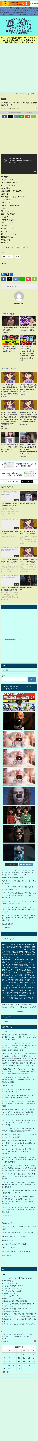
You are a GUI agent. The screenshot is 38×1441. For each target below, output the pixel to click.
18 (24, 1361)
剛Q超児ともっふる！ (9, 1240)
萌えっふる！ (6, 1219)
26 (29, 1365)
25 (24, 1365)
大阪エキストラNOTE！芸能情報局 (14, 1301)
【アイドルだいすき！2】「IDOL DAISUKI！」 (19, 1278)
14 (4, 1361)
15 (9, 1361)
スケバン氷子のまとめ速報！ (12, 1291)
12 (29, 1358)
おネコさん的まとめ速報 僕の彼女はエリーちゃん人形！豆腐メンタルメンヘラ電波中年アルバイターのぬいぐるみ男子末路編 (19, 1037)
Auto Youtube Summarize (19, 247)
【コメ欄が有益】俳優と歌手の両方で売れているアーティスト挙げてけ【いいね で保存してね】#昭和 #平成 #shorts (18, 1336)
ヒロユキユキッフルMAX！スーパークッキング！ (17, 1233)
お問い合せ (19, 1011)
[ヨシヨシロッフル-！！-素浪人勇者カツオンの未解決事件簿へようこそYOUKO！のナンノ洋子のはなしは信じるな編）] (19, 1185)
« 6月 (4, 1372)
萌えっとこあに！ (7, 924)
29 (9, 1369)
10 (19, 1358)
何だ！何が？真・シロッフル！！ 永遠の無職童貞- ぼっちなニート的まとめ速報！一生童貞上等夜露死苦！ (18, 1104)
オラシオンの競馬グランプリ (12, 1286)
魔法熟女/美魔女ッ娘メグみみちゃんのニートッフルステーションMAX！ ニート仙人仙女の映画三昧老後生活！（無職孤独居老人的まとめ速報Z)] (18, 1071)
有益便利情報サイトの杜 (11, 1311)
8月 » (9, 1372)
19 (29, 1361)
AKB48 (3, 99)
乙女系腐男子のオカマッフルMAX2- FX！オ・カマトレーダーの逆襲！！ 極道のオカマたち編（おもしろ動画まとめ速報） (19, 1080)
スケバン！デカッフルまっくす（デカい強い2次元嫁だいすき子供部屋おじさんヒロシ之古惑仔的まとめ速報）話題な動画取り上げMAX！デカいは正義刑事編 (19, 1168)
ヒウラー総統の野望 (8, 1247)
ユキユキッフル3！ (8, 1215)
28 (4, 1369)
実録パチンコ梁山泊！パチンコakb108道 (17, 1309)
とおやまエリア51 (8, 1293)
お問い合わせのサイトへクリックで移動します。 (17, 1004)
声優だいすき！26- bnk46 (12, 1298)
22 (9, 1365)
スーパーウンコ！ (7, 1085)
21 (4, 1365)
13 (34, 1358)
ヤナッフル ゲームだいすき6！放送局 (14, 1244)
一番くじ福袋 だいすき (10, 1296)
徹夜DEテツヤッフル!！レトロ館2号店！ (15, 1236)
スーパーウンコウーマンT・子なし (14, 1288)
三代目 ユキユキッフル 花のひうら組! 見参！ (16, 1251)
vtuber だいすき (7, 1281)
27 (34, 1365)
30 (14, 1369)
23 (14, 1365)
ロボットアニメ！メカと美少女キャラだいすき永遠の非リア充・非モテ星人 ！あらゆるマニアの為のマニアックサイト (19, 1123)
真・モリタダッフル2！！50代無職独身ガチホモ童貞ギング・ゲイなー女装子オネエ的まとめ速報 (19, 1319)
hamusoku (19, 304)
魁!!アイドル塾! (7, 1255)
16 (14, 1361)
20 (34, 1361)
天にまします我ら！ (8, 1223)
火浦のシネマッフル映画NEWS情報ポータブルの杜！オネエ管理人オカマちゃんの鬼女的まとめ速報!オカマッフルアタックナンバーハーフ (19, 1143)
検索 (3, 676)
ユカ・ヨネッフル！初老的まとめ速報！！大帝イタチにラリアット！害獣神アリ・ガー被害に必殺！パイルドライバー (19, 910)
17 (19, 1361)
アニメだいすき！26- (9, 1283)
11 (24, 1358)
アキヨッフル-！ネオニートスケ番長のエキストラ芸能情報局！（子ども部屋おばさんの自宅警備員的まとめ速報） (19, 1176)
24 (19, 1365)
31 (19, 1369)
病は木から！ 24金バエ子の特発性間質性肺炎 (19, 1314)
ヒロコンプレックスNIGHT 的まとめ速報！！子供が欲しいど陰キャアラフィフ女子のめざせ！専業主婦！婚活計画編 (19, 918)
